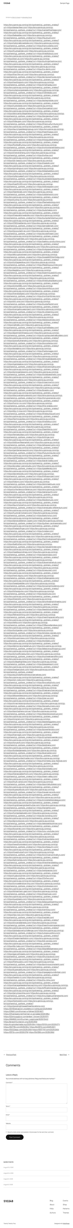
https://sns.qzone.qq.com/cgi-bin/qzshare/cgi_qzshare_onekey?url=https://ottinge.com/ (29, 435)
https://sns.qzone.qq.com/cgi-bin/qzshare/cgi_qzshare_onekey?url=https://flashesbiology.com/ (32, 200)
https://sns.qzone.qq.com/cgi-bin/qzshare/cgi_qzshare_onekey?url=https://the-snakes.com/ (31, 404)
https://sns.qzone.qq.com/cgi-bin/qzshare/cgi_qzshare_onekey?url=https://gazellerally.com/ (33, 467)
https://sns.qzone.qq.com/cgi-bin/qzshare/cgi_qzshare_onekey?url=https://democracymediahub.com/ (31, 644)
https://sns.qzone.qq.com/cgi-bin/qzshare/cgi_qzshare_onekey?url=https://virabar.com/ (29, 529)
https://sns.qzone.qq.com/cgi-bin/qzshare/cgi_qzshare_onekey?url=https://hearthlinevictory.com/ (31, 605)
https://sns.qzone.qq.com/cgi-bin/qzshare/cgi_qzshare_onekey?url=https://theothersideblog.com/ (33, 861)
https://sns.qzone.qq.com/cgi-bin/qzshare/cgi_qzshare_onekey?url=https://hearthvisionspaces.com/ (34, 924)
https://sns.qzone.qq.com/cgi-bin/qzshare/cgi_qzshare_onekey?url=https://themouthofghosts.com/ (31, 386)
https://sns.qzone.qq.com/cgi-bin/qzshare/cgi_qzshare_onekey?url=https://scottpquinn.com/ (31, 845)
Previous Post (11, 1055)
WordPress (66, 1223)
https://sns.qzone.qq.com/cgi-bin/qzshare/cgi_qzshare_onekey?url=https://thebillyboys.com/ (31, 52)
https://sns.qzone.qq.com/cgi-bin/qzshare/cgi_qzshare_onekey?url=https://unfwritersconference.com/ (31, 488)
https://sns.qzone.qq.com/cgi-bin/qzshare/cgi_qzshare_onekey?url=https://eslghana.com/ (30, 743)
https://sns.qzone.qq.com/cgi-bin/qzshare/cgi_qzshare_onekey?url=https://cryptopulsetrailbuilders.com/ (36, 334)
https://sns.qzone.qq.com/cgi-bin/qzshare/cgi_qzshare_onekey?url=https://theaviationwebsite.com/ (31, 214)
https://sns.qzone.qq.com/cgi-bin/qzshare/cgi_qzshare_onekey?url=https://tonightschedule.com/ (31, 354)
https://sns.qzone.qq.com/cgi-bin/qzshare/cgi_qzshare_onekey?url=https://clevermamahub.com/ (32, 561)
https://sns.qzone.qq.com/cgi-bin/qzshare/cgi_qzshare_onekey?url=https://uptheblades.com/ (31, 326)
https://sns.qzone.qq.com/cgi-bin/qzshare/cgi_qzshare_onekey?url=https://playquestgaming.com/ (33, 900)
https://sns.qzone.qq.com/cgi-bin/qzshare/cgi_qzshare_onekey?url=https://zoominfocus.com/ (31, 287)
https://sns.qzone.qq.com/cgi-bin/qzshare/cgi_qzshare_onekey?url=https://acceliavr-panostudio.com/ (31, 464)
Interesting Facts (27, 17)
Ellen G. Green (16, 17)
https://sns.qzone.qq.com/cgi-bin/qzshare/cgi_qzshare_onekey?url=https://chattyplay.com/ (30, 83)
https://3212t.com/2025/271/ (48, 1024)
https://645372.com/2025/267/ (43, 1027)
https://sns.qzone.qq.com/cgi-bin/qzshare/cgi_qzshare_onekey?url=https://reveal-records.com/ (32, 790)
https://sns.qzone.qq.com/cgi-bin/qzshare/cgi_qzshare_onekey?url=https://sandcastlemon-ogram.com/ (31, 519)
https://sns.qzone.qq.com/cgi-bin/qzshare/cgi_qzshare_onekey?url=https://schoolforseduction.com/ (31, 652)
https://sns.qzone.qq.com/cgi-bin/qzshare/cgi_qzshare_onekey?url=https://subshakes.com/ (32, 208)
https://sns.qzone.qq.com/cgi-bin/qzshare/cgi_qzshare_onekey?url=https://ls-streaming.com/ (33, 310)
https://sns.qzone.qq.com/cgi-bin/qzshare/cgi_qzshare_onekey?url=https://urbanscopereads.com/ (31, 88)
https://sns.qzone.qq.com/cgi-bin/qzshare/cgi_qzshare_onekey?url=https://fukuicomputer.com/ (32, 451)
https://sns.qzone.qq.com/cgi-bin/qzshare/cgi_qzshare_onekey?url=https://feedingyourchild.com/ (33, 263)
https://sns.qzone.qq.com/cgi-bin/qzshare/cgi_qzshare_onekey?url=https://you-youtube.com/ (31, 830)
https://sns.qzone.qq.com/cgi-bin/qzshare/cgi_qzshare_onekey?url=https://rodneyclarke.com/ (31, 837)
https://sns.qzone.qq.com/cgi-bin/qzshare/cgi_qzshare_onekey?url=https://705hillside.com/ (31, 91)
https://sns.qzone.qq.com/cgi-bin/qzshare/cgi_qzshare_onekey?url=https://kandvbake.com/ (30, 767)
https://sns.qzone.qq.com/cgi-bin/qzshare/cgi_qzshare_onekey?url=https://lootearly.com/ (29, 639)
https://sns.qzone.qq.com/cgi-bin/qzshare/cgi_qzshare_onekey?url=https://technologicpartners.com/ (34, 537)
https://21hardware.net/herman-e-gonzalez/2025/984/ (27, 1014)
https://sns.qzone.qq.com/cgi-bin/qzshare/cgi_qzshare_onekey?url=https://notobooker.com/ (32, 884)
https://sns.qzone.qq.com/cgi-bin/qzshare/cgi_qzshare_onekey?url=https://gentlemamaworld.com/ (31, 448)
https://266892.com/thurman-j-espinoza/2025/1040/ (26, 1019)
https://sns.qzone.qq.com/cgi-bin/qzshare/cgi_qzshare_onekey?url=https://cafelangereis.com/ (31, 576)
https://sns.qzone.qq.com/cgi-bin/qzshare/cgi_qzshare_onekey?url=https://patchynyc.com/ (31, 514)
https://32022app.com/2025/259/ (18, 1029)
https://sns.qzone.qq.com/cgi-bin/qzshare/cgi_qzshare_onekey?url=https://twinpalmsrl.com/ (31, 107)
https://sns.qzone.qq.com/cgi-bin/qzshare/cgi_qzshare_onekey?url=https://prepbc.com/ (32, 388)
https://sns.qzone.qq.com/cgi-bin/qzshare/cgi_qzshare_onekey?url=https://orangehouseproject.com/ (31, 308)
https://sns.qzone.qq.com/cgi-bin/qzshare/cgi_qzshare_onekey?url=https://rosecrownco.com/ (31, 381)
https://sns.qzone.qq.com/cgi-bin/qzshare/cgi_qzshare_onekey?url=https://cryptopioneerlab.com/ (33, 736)
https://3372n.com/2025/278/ (16, 1032)
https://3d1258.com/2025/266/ (41, 1032)
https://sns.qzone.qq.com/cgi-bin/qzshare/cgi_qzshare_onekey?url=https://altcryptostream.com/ (31, 253)
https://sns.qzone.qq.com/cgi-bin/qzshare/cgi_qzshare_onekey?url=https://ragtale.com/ (29, 916)
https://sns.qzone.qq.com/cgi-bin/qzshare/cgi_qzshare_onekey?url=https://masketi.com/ (29, 161)
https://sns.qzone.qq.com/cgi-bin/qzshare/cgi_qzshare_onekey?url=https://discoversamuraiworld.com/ (31, 394)
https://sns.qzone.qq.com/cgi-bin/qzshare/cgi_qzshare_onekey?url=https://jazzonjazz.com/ (31, 553)
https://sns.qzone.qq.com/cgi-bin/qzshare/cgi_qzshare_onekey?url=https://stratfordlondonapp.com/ (31, 535)
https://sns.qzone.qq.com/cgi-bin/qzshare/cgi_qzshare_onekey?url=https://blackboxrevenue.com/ (33, 712)
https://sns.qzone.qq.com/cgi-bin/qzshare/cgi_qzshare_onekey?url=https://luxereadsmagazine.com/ (34, 177)
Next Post (63, 1055)
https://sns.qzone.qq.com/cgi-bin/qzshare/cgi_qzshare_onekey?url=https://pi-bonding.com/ (31, 814)
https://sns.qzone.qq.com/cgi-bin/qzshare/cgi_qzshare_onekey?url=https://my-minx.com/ (29, 978)
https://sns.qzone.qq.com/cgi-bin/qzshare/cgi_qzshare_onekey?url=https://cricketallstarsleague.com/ (34, 798)
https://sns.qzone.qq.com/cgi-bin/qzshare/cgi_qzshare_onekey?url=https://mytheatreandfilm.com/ (33, 655)
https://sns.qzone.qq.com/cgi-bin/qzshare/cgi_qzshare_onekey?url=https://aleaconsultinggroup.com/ (34, 647)
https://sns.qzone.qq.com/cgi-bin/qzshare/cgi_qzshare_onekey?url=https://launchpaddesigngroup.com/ (31, 127)
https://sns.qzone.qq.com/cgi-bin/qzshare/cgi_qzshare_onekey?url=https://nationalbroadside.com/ (31, 41)
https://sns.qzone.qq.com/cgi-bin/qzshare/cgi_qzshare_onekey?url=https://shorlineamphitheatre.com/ (35, 600)
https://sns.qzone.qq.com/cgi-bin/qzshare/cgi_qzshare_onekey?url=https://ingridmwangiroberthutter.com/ (31, 803)
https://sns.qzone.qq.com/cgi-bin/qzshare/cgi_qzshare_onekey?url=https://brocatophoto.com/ (32, 681)
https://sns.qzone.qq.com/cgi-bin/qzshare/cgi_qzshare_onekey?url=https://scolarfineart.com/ (31, 232)
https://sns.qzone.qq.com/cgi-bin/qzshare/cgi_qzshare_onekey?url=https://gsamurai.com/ (30, 592)
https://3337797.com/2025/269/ (45, 1029)
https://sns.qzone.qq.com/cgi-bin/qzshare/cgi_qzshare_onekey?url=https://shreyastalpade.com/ (32, 357)
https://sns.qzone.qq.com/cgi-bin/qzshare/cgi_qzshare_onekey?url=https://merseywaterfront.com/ (31, 772)
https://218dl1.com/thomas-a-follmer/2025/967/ (24, 1011)
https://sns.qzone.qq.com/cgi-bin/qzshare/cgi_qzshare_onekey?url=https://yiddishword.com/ (31, 193)
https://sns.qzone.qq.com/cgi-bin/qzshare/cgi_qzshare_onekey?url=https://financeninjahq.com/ (32, 365)
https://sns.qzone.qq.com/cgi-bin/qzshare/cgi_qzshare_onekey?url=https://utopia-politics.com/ (34, 931)
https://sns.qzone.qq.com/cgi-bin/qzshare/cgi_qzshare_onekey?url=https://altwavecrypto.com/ (32, 443)
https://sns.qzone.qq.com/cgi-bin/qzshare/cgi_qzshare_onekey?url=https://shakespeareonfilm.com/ (31, 206)
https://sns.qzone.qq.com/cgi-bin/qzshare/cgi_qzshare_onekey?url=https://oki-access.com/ (31, 939)
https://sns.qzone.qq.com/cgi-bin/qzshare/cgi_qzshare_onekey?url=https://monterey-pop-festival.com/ (35, 759)
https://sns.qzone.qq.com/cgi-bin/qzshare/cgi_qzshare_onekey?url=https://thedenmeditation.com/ (31, 937)
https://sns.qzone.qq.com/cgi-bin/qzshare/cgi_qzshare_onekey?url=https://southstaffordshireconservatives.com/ (29, 672)
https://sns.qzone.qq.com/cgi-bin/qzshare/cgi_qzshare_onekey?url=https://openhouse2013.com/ (32, 271)
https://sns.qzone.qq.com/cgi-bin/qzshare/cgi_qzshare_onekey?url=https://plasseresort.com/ (31, 663)
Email (8, 1115)
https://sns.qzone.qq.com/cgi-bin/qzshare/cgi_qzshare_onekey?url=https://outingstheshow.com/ (33, 60)
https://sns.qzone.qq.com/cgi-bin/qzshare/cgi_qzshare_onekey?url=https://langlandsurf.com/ (34, 114)
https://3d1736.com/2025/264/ (16, 1027)
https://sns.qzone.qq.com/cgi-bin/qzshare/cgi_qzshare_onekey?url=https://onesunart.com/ (31, 569)
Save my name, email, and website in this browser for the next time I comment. (31, 1132)
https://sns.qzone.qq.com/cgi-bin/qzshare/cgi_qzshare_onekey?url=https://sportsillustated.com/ (32, 783)
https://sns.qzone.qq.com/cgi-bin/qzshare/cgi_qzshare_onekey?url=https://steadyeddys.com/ (31, 169)
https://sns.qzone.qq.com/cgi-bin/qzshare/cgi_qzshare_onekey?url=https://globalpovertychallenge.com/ (31, 929)
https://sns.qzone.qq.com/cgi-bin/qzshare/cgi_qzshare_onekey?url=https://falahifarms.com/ (30, 428)
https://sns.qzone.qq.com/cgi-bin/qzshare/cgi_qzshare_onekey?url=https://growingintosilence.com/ (34, 584)
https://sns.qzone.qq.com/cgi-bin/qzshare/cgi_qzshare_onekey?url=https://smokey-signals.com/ (32, 631)
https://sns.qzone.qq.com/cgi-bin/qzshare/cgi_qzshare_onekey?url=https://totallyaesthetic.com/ (32, 373)
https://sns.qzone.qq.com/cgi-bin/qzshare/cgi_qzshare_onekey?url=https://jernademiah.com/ (31, 224)
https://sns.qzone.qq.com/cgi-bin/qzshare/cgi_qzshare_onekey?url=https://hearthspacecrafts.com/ (34, 615)
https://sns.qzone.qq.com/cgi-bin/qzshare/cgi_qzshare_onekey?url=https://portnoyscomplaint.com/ (34, 963)
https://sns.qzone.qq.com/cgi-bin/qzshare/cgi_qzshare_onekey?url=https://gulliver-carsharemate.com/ (35, 522)
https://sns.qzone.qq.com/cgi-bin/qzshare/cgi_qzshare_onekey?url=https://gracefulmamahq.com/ (31, 339)
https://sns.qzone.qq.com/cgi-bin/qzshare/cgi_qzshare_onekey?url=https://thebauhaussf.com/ (32, 412)
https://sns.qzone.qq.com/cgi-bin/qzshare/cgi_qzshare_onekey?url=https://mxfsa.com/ (30, 154)
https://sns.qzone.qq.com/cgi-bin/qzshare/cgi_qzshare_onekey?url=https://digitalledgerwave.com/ (33, 947)
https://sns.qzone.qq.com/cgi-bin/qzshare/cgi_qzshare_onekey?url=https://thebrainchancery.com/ (33, 689)
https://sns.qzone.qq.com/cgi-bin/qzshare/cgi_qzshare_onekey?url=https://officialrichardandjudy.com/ (36, 986)
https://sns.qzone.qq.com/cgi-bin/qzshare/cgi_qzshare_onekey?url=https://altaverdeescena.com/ (31, 694)
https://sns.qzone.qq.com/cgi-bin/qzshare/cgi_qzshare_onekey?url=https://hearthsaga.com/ (34, 130)
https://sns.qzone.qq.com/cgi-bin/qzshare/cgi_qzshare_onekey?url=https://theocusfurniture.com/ (33, 122)
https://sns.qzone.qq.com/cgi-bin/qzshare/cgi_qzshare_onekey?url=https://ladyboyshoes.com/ (32, 318)
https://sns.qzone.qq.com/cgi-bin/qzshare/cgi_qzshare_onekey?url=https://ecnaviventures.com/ (32, 75)
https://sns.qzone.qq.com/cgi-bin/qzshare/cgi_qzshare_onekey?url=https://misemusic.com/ (31, 892)
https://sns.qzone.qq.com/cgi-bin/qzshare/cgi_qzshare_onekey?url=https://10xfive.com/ (30, 876)
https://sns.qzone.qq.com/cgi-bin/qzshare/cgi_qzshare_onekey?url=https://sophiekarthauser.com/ (31, 566)
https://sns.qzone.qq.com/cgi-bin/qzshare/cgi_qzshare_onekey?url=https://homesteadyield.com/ (31, 811)
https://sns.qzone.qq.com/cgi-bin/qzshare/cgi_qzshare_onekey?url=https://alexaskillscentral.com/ (33, 822)
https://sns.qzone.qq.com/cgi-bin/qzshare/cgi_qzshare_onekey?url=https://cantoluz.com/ (29, 908)
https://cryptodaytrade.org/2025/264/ (20, 1024)
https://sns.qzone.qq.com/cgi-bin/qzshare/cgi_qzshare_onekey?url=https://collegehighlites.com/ (31, 660)
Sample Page (64, 3)
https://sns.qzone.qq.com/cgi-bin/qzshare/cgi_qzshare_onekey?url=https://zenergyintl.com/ (33, 490)
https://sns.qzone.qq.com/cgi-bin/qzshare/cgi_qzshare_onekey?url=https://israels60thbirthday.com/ (34, 255)
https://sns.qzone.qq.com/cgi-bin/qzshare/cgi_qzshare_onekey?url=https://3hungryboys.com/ (31, 955)
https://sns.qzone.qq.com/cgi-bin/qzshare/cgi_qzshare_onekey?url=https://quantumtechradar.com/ (31, 756)
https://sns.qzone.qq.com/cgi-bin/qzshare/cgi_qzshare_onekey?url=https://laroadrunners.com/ (34, 704)
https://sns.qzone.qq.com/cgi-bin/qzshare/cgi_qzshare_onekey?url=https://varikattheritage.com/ (32, 28)
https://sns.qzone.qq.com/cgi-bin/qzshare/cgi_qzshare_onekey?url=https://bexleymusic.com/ (31, 498)
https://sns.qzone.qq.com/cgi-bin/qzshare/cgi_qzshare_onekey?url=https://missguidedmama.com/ (33, 138)
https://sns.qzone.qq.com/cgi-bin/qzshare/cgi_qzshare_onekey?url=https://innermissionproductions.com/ (31, 702)
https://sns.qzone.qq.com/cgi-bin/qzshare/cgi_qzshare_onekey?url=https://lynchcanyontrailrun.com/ (34, 853)
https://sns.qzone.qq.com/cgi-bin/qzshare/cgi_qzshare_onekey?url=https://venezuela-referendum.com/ (35, 506)
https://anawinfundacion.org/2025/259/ (20, 1021)
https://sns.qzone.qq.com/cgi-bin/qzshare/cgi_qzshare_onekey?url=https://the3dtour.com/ (30, 420)
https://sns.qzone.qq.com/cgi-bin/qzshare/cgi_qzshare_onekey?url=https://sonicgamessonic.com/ (31, 370)
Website (8, 1123)
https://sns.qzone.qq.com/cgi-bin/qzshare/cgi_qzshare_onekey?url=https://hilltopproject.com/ (31, 475)
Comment (9, 1082)
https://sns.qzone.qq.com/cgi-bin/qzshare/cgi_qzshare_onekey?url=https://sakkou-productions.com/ (34, 240)
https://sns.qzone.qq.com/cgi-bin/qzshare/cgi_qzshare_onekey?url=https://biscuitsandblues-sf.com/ (31, 796)
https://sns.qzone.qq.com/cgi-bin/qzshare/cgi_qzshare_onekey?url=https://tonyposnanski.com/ (33, 396)
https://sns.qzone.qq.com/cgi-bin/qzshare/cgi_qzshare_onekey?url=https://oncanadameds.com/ (31, 921)
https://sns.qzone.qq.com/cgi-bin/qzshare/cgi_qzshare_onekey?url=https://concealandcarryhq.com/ (31, 882)
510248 (7, 3)
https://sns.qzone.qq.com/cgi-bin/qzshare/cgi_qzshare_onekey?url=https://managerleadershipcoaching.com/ (31, 984)
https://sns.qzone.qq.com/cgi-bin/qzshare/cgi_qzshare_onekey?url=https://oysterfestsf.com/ (31, 302)
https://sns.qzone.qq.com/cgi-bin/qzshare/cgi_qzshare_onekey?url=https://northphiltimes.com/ (32, 294)
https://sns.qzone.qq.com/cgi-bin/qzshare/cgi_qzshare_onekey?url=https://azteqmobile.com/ (31, 99)
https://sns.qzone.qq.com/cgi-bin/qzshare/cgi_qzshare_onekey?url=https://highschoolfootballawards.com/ (31, 245)
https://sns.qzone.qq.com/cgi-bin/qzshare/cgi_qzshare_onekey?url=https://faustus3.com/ (29, 36)
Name (8, 1106)
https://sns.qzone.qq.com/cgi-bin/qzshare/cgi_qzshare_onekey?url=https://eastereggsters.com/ (32, 720)
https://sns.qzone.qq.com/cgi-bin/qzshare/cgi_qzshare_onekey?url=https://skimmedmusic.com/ (32, 482)
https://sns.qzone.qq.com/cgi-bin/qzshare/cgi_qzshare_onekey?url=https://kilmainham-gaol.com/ (31, 890)
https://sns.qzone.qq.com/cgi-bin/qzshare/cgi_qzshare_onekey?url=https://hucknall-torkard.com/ (31, 511)
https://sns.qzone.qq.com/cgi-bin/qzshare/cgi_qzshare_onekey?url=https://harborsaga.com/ (31, 349)
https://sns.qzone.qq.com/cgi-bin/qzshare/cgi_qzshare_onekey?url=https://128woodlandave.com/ (33, 623)
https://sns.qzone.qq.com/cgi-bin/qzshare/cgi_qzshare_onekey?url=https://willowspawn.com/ (31, 185)
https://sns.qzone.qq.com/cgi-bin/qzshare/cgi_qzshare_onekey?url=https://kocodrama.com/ (31, 341)
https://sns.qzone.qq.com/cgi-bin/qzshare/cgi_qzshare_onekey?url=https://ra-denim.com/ (30, 67)
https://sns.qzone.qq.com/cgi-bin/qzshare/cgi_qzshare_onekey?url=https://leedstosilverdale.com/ (33, 608)
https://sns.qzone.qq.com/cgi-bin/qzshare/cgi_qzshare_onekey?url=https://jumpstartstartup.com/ (33, 216)
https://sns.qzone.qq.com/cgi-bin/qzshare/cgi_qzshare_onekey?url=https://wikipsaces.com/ (30, 869)
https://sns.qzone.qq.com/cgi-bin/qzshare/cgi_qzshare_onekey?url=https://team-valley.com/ (31, 775)
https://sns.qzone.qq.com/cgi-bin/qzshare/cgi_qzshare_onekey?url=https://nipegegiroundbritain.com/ (35, 970)
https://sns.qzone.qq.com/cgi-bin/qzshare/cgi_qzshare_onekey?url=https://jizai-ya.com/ (31, 696)
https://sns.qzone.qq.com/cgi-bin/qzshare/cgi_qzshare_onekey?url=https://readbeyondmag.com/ (31, 550)
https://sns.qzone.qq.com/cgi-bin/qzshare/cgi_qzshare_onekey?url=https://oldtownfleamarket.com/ (31, 441)
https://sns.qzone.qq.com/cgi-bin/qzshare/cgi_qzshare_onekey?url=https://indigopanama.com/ (35, 248)
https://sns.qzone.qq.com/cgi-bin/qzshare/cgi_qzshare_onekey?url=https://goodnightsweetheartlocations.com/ (28, 1003)
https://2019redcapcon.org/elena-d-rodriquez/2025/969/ (28, 1008)
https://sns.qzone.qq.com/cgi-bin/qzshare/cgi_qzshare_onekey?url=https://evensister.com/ (30, 751)
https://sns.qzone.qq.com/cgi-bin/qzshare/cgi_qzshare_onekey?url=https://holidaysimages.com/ (31, 686)
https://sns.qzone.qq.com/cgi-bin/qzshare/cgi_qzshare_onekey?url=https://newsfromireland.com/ (31, 843)
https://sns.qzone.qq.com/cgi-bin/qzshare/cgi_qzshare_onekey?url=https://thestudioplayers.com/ (33, 279)
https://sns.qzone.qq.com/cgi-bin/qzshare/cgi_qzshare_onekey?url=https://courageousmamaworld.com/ (36, 994)
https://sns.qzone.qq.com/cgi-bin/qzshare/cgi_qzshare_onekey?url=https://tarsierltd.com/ (35, 806)
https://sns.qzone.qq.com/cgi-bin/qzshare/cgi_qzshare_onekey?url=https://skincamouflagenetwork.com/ (31, 112)
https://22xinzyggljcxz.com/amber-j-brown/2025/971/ (26, 1016)
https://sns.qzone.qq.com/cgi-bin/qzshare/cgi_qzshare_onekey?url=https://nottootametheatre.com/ (34, 146)
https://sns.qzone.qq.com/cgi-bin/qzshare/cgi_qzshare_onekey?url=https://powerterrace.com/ (31, 728)
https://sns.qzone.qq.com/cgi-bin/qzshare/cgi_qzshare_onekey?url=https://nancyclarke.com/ (31, 44)
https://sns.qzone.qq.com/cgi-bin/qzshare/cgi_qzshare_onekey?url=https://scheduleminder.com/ (32, 545)
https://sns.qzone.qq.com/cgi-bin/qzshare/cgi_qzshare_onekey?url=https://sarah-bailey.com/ (31, 459)
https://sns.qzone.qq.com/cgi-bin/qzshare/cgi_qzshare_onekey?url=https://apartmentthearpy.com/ (31, 331)
